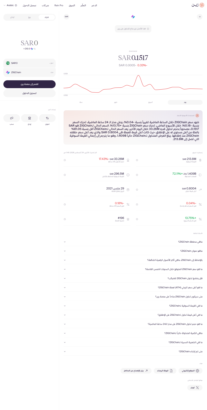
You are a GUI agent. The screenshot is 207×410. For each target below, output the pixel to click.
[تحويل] (47, 118)
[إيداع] (29, 118)
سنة (81, 102)
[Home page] (198, 5)
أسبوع (150, 102)
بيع (29, 17)
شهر (115, 102)
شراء (47, 17)
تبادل (12, 17)
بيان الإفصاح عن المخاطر (134, 370)
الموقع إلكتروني (188, 370)
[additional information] (137, 160)
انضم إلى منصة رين (29, 84)
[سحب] (11, 118)
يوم (185, 102)
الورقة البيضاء (162, 370)
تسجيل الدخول (29, 93)
